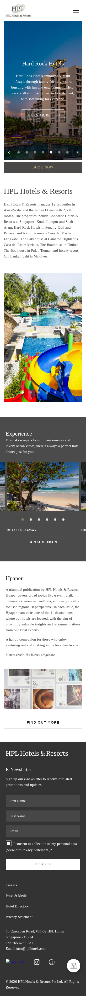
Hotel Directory (17, 906)
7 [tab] (67, 152)
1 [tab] (18, 152)
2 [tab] (27, 152)
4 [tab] (43, 152)
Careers (11, 885)
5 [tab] (51, 152)
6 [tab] (59, 152)
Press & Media (16, 896)
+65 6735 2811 (23, 943)
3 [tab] (35, 152)
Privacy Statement (35, 850)
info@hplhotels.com (31, 949)
